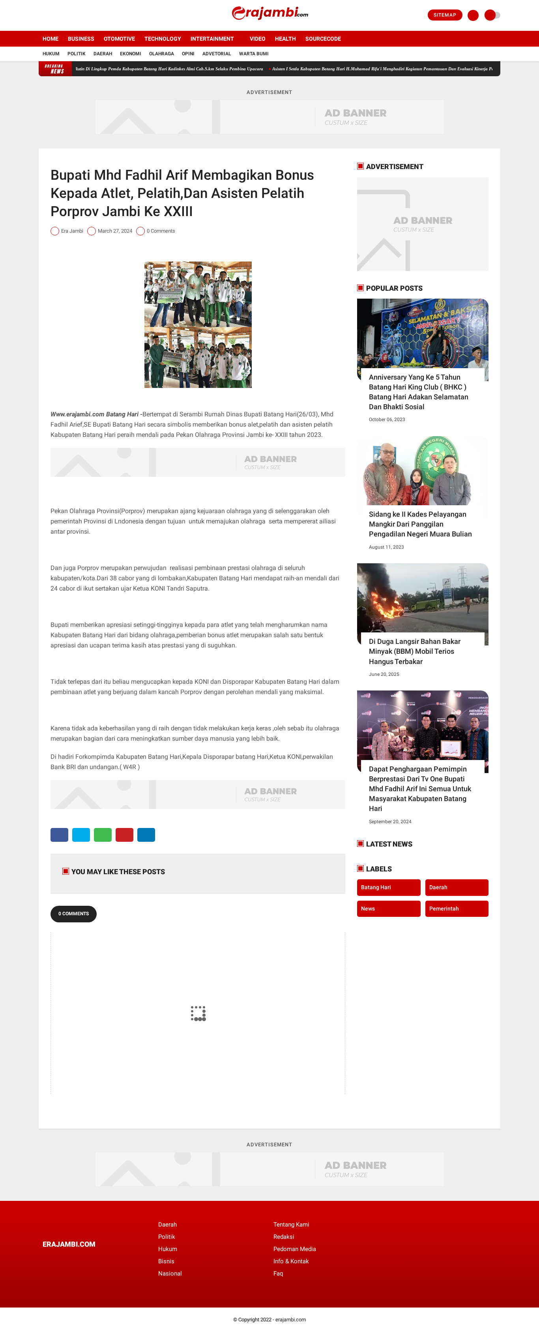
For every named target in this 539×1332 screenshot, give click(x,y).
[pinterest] (124, 835)
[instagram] (62, 15)
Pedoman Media (294, 1249)
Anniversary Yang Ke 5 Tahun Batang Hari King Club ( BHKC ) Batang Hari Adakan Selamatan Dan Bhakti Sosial (418, 392)
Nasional (170, 1273)
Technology (162, 39)
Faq (278, 1273)
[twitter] (51, 15)
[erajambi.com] (269, 26)
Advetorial (216, 53)
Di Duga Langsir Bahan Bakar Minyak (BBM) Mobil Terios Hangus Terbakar (414, 651)
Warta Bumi (254, 53)
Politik (76, 53)
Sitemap (445, 15)
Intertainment (212, 39)
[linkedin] (146, 835)
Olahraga (161, 53)
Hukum (51, 53)
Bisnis (166, 1261)
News (368, 908)
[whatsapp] (103, 835)
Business (81, 39)
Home (50, 39)
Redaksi (283, 1236)
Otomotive (119, 39)
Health (285, 39)
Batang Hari (376, 887)
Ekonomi (130, 53)
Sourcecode (323, 39)
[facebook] (41, 15)
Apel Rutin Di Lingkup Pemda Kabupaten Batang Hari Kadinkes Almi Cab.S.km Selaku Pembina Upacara (144, 68)
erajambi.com (290, 1320)
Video (258, 39)
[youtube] (73, 15)
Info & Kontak (291, 1261)
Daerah (103, 53)
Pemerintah (444, 908)
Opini (188, 53)
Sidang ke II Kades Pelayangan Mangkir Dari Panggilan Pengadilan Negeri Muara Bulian (420, 524)
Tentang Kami (291, 1224)
